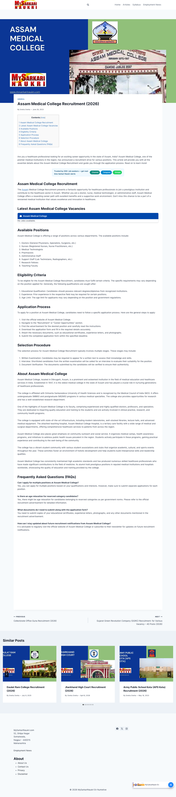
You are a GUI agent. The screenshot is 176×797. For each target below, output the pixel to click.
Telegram (106, 172)
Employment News (152, 4)
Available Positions (28, 129)
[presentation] (29, 664)
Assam (25, 189)
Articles (126, 4)
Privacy (21, 770)
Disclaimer (23, 774)
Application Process (29, 135)
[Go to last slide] (7, 674)
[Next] (169, 674)
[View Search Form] (88, 5)
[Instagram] (127, 729)
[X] (122, 729)
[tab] (83, 704)
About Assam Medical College (33, 141)
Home (117, 4)
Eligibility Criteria (27, 132)
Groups (117, 172)
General (21, 99)
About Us (22, 763)
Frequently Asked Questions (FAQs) (36, 144)
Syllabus (137, 4)
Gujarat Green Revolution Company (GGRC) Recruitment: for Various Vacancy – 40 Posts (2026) (129, 620)
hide (43, 118)
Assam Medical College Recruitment (36, 122)
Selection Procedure (29, 138)
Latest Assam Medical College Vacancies (38, 125)
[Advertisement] (88, 570)
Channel (95, 172)
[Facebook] (117, 729)
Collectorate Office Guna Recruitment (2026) (35, 619)
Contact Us (23, 767)
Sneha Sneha (25, 109)
